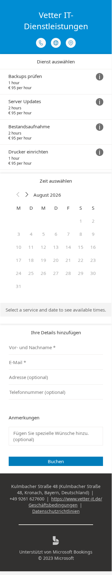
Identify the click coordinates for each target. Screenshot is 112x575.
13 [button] (56, 247)
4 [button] (31, 234)
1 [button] (80, 221)
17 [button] (18, 260)
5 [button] (43, 234)
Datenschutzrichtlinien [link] (56, 511)
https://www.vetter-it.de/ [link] (76, 499)
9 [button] (93, 234)
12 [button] (43, 247)
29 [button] (80, 273)
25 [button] (31, 273)
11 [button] (31, 247)
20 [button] (56, 260)
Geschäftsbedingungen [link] (53, 505)
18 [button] (31, 260)
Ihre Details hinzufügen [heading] (56, 332)
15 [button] (80, 247)
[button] (18, 194)
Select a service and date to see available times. (56, 310)
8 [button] (80, 234)
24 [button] (18, 273)
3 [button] (18, 234)
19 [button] (43, 260)
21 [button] (68, 260)
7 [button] (68, 234)
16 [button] (93, 247)
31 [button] (18, 286)
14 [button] (68, 247)
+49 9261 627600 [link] (27, 499)
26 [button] (43, 273)
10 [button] (18, 247)
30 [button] (93, 273)
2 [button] (93, 221)
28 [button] (68, 273)
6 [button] (56, 234)
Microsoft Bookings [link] (72, 552)
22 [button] (80, 260)
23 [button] (93, 260)
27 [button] (56, 273)
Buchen (56, 461)
